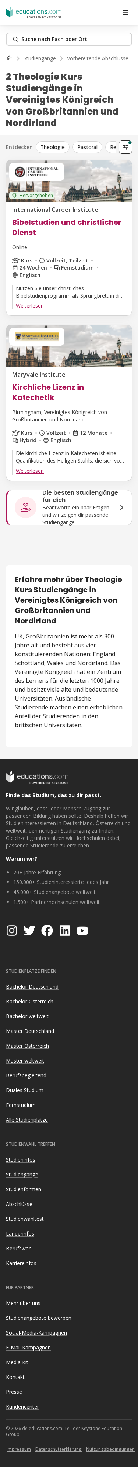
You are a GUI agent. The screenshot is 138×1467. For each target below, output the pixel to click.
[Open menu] (125, 12)
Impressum (19, 1449)
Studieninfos (20, 1159)
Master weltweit (25, 1060)
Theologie (52, 146)
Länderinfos (20, 1233)
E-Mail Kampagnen (28, 1347)
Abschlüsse (19, 1203)
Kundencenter (22, 1406)
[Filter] (125, 147)
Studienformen (23, 1189)
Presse (14, 1391)
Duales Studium (24, 1090)
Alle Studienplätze (27, 1119)
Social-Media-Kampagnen (36, 1332)
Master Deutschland (30, 1030)
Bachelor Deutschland (32, 986)
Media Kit (17, 1362)
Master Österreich (27, 1045)
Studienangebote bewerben (38, 1317)
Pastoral (87, 146)
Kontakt (15, 1376)
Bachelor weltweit (27, 1016)
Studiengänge (22, 1174)
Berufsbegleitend (26, 1075)
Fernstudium (21, 1104)
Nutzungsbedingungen (110, 1449)
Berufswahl (19, 1248)
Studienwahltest (25, 1218)
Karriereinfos (21, 1263)
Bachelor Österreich (29, 1001)
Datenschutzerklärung (58, 1449)
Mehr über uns (23, 1303)
